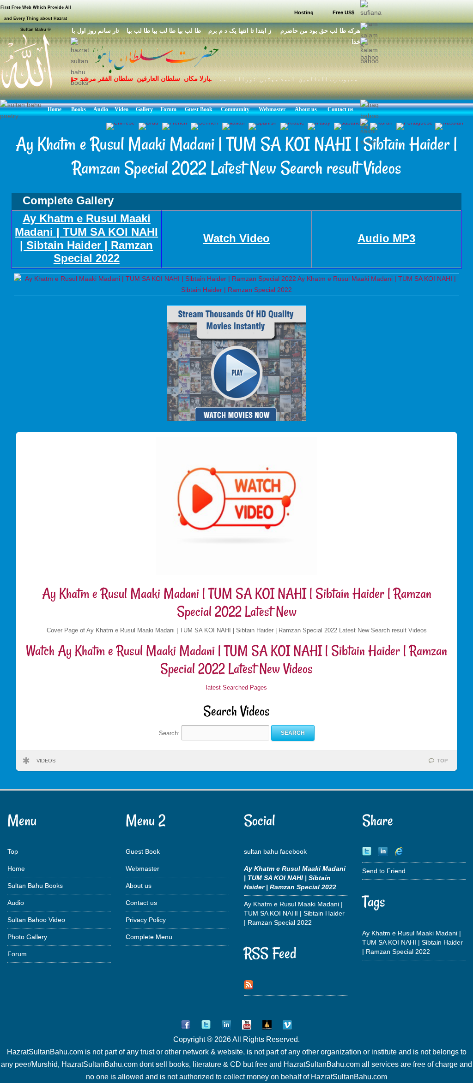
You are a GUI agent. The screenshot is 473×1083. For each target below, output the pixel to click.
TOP (442, 760)
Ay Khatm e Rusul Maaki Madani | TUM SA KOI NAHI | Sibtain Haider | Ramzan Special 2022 (294, 913)
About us (139, 885)
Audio (15, 902)
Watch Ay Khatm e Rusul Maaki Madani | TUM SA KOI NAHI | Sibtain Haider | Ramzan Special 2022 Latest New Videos (236, 659)
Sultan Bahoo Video (36, 919)
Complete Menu (149, 936)
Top (12, 851)
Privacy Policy (146, 919)
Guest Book (143, 851)
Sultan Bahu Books (35, 885)
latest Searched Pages (236, 687)
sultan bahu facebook (275, 851)
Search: (170, 732)
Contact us (141, 902)
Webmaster (142, 868)
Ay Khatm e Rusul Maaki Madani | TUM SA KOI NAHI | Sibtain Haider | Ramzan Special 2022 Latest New (236, 602)
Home (16, 868)
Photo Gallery (27, 936)
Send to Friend (384, 871)
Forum (17, 954)
